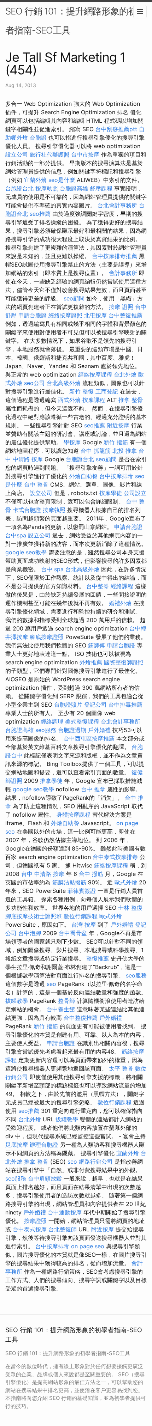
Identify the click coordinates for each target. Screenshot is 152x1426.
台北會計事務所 (117, 205)
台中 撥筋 (91, 873)
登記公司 (95, 704)
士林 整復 (130, 907)
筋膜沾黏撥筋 (69, 882)
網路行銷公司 (96, 1161)
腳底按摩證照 (47, 636)
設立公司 (16, 154)
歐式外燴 (126, 882)
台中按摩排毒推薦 (114, 256)
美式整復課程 (82, 721)
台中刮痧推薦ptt (116, 129)
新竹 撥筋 (116, 442)
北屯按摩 (95, 315)
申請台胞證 (32, 315)
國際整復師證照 (124, 662)
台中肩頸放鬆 (45, 1178)
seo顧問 (74, 298)
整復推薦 (97, 958)
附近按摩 (118, 425)
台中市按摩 (85, 154)
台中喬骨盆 (73, 933)
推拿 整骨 (130, 399)
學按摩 (72, 442)
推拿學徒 (51, 780)
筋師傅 (96, 645)
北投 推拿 (124, 450)
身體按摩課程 (73, 814)
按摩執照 (46, 188)
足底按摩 (16, 1144)
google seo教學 (26, 552)
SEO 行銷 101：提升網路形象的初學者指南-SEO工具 (75, 21)
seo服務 (45, 729)
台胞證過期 (72, 729)
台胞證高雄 (74, 188)
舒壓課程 (101, 188)
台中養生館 (61, 1009)
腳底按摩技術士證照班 (33, 916)
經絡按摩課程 (95, 374)
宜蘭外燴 (35, 179)
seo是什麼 (61, 179)
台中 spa (52, 569)
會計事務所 (123, 272)
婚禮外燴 (120, 603)
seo (51, 983)
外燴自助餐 (83, 476)
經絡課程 (122, 586)
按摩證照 (35, 1220)
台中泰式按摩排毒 (115, 856)
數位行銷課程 (81, 916)
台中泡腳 (29, 933)
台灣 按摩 (83, 924)
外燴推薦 (91, 662)
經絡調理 (52, 721)
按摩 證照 (121, 306)
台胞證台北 (19, 188)
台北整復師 (62, 1229)
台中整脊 (97, 586)
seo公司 (34, 382)
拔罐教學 (16, 1000)
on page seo (87, 1246)
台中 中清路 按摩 (42, 873)
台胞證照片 (68, 704)
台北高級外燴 (64, 382)
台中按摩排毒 (116, 476)
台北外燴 (125, 374)
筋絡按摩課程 (111, 865)
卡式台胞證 (27, 509)
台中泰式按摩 (30, 1229)
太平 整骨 (121, 1068)
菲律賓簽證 (82, 890)
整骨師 (66, 1000)
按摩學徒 (110, 492)
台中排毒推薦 (125, 704)
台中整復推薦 (125, 315)
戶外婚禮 (99, 729)
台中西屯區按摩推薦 (89, 738)
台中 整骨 (36, 484)
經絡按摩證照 (65, 315)
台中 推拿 (93, 789)
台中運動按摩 (65, 1212)
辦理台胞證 (44, 1144)
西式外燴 (69, 399)
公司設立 (135, 492)
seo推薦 (40, 213)
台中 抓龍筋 (96, 450)
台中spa (15, 535)
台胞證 (38, 137)
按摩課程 (93, 399)
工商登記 (106, 391)
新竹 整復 (81, 391)
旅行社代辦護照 (49, 154)
